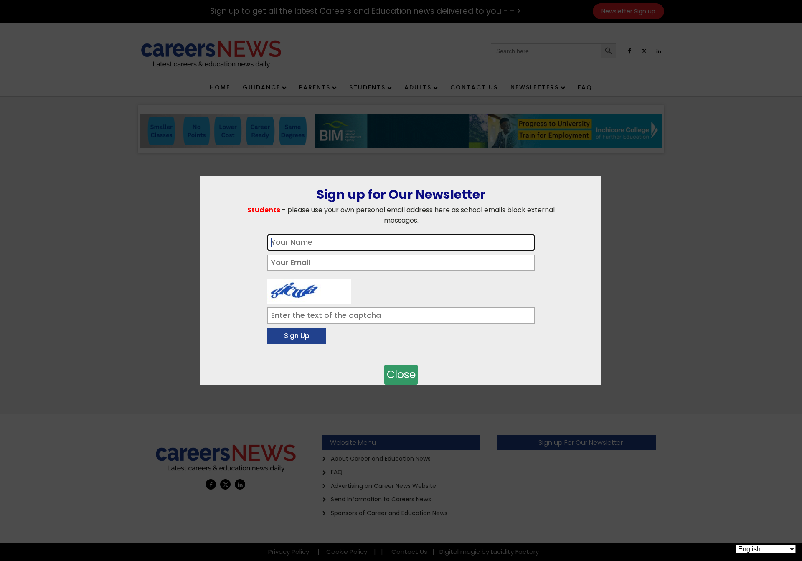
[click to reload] (309, 289)
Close (401, 374)
